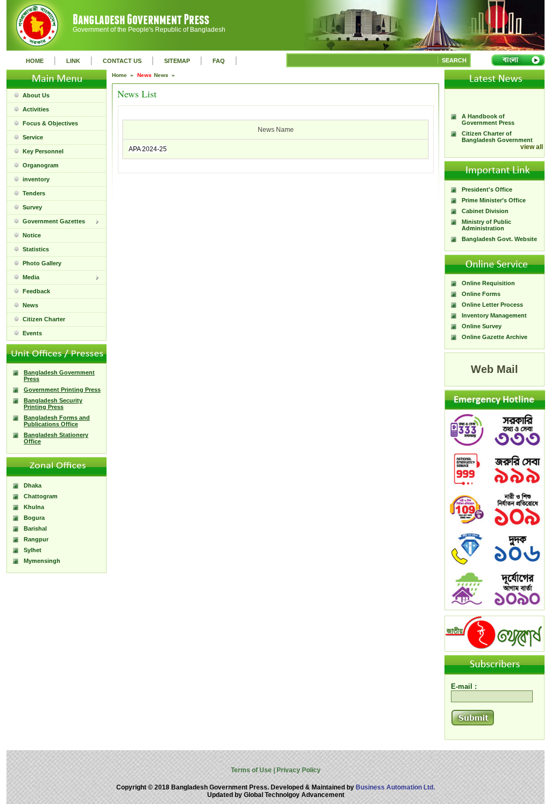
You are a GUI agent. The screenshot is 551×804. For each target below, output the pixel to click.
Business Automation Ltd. (395, 787)
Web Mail (494, 369)
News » (165, 75)
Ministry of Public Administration (486, 224)
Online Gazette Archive (494, 337)
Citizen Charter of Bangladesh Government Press (497, 133)
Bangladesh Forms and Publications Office (57, 420)
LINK (73, 61)
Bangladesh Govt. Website (499, 239)
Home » (123, 75)
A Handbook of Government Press (488, 113)
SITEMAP (177, 61)
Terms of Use (252, 770)
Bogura (34, 517)
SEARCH (454, 60)
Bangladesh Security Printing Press (53, 403)
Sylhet (32, 550)
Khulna (34, 507)
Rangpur (36, 539)
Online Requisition (488, 283)
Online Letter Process (492, 304)
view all (531, 147)
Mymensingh (42, 561)
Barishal (35, 528)
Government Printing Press (62, 389)
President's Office (487, 189)
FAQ (219, 61)
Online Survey (481, 326)
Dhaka (32, 485)
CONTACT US (122, 61)
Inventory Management (494, 315)
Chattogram (41, 496)
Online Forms (481, 294)
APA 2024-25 (148, 149)
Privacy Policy (298, 770)
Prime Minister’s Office (494, 200)
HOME (35, 61)
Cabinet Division (485, 211)
